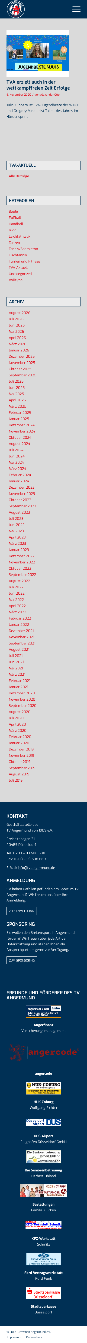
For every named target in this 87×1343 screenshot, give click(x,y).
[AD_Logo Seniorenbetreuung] (43, 1156)
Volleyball (16, 280)
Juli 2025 (16, 381)
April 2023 (17, 537)
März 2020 (17, 730)
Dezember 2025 (22, 356)
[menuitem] (74, 9)
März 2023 (17, 543)
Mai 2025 (16, 394)
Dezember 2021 (21, 631)
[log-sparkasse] (43, 1293)
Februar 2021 (19, 680)
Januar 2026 (19, 350)
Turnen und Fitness (24, 261)
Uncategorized (20, 274)
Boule (13, 211)
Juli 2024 (16, 450)
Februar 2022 (20, 618)
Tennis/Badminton (23, 249)
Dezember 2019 (21, 749)
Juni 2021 (16, 662)
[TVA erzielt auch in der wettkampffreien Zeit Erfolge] (37, 53)
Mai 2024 (16, 462)
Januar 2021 (18, 687)
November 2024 (22, 431)
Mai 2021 (16, 668)
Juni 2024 (17, 456)
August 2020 (19, 712)
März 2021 (17, 674)
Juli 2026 (16, 319)
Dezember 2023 (22, 487)
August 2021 (19, 649)
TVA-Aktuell (18, 267)
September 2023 (22, 506)
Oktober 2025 (20, 369)
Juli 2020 (16, 718)
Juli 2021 (16, 655)
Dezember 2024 (22, 425)
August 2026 (19, 313)
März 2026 (17, 344)
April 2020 (17, 724)
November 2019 (21, 755)
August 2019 (19, 774)
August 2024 (19, 444)
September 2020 (22, 705)
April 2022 (17, 606)
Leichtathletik (19, 236)
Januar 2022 (19, 624)
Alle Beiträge (19, 176)
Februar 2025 (20, 412)
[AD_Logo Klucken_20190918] (43, 1190)
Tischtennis (18, 255)
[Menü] (74, 9)
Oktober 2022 (20, 568)
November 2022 (22, 562)
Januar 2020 (19, 743)
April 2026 (17, 338)
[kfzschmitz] (43, 1225)
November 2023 (22, 493)
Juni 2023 (17, 525)
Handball (16, 224)
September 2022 (22, 574)
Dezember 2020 (22, 693)
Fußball (15, 217)
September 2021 (22, 643)
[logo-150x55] (43, 1052)
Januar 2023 (19, 549)
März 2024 (17, 468)
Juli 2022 (16, 587)
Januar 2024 (19, 481)
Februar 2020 (20, 737)
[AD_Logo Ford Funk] (43, 1259)
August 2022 (19, 581)
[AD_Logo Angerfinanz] (43, 1011)
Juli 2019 (16, 780)
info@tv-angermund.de (36, 867)
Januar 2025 (19, 419)
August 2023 (19, 512)
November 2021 (21, 637)
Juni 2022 (17, 593)
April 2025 (17, 400)
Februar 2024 (20, 475)
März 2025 (17, 406)
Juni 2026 (17, 325)
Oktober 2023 (20, 500)
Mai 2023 (16, 531)
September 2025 (22, 375)
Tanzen (14, 242)
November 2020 (22, 699)
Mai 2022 (16, 599)
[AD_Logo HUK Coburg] (43, 1088)
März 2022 (17, 612)
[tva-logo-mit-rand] (36, 9)
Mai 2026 (16, 331)
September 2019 (22, 768)
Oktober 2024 (20, 437)
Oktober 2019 (19, 761)
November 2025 (22, 362)
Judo (12, 230)
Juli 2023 (16, 518)
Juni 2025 (17, 387)
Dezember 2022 (22, 556)
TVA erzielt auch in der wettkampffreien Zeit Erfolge (38, 85)
